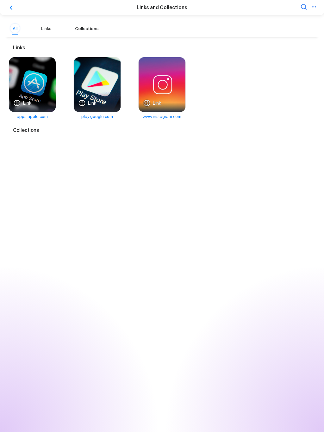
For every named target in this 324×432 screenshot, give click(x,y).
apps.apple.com (32, 116)
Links (46, 28)
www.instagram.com (162, 116)
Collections (87, 28)
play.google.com (97, 116)
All (15, 28)
